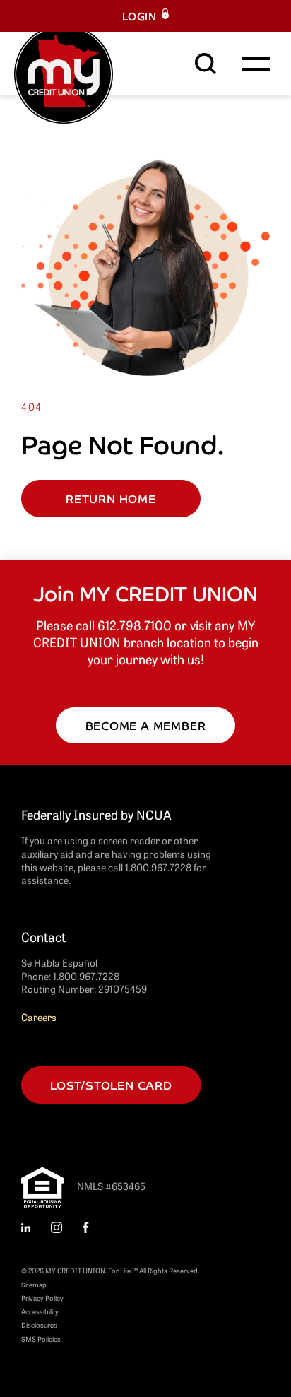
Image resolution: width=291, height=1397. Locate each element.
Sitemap (34, 1284)
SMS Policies (41, 1338)
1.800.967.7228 (86, 975)
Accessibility (40, 1311)
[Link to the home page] (63, 72)
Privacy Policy (42, 1297)
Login (139, 15)
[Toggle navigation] (256, 64)
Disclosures (39, 1324)
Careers (39, 1016)
